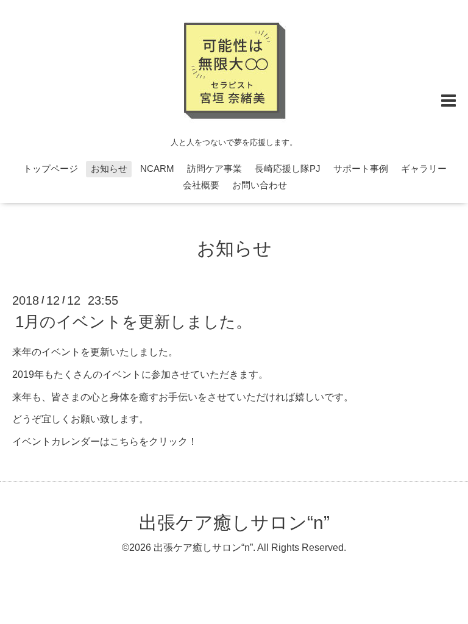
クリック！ (173, 441)
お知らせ (109, 168)
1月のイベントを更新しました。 (133, 322)
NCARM (157, 168)
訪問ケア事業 (214, 168)
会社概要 (201, 185)
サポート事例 (360, 168)
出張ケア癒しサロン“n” (234, 522)
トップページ (50, 168)
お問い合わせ (259, 185)
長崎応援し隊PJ (288, 168)
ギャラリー (424, 168)
